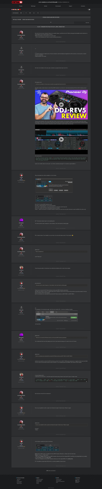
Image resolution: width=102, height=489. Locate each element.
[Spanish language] (13, 9)
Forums (37, 483)
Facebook (78, 479)
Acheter (45, 6)
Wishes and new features (28, 19)
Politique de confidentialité (60, 481)
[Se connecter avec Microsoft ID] (30, 13)
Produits (20, 6)
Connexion (83, 6)
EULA (57, 482)
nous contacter (58, 480)
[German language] (16, 9)
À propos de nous (59, 479)
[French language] (15, 9)
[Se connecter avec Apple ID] (34, 13)
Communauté (58, 6)
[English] (12, 9)
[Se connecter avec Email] (21, 13)
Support (70, 6)
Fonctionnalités (19, 481)
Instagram (78, 481)
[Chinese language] (20, 9)
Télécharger (33, 6)
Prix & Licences (19, 482)
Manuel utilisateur (39, 480)
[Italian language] (18, 9)
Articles (37, 482)
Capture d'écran (19, 483)
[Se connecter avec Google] (38, 13)
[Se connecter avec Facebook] (26, 13)
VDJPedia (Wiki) (38, 481)
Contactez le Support (39, 479)
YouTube (77, 480)
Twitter (77, 482)
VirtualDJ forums (17, 19)
